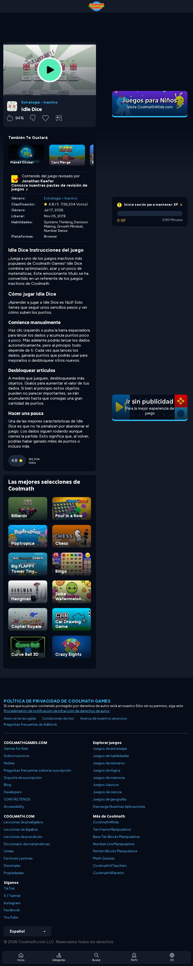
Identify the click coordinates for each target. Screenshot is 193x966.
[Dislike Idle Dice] (32, 118)
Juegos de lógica (106, 770)
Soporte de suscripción (23, 778)
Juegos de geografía (109, 799)
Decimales (12, 866)
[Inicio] (96, 6)
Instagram (12, 903)
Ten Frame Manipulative (112, 829)
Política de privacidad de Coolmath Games (57, 701)
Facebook (12, 910)
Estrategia (30, 102)
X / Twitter (12, 896)
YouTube (11, 917)
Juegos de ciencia (107, 792)
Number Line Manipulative (113, 844)
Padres (9, 763)
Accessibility (14, 806)
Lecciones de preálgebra (23, 822)
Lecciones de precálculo (23, 837)
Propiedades (14, 873)
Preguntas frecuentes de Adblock (30, 724)
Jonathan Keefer (38, 181)
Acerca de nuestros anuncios (103, 718)
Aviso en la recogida (20, 718)
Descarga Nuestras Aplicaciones (119, 806)
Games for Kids (16, 748)
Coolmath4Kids (106, 822)
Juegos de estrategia (110, 748)
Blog (7, 785)
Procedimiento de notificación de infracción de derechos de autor (57, 711)
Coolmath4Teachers (110, 866)
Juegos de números (109, 763)
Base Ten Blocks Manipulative (116, 837)
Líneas (9, 851)
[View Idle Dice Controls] (59, 118)
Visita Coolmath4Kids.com (150, 107)
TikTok (9, 888)
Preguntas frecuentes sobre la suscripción (37, 770)
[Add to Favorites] (45, 117)
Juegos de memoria (109, 778)
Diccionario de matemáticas (27, 844)
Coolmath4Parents (108, 873)
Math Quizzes (104, 858)
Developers (13, 792)
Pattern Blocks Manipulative (115, 851)
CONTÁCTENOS (17, 799)
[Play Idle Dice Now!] (50, 70)
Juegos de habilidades (111, 756)
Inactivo (50, 102)
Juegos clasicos (106, 785)
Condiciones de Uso (58, 718)
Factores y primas (18, 858)
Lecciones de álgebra (21, 829)
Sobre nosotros (16, 756)
